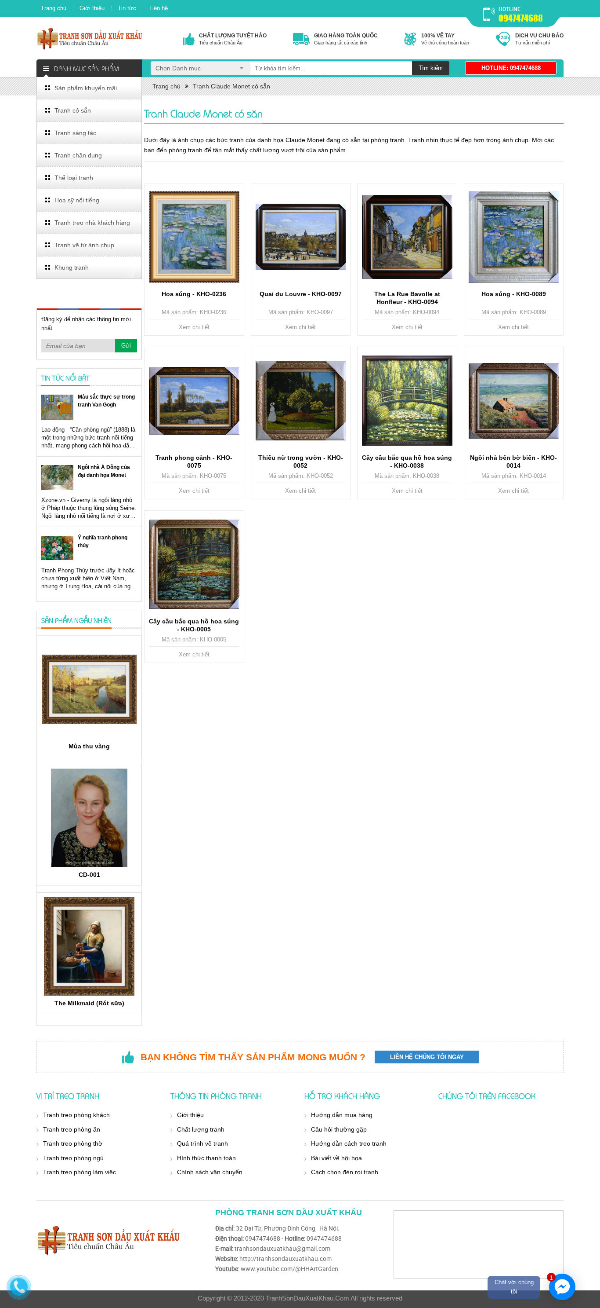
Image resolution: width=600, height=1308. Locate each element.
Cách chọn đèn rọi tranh (344, 1172)
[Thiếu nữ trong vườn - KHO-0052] (301, 401)
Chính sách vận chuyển (209, 1172)
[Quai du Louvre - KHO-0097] (301, 237)
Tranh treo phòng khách (76, 1114)
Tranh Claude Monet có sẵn (231, 86)
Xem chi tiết (194, 327)
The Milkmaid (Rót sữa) (89, 1003)
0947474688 (521, 18)
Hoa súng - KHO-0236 (194, 293)
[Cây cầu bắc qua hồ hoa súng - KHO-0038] (407, 401)
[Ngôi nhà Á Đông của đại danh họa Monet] (57, 477)
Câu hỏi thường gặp (339, 1129)
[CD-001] (89, 818)
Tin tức (127, 8)
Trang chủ (53, 8)
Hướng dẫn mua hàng (341, 1114)
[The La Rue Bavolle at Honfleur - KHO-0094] (407, 237)
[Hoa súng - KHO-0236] (194, 237)
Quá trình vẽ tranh (202, 1143)
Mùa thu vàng (89, 746)
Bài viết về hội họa (336, 1157)
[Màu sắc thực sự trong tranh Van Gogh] (57, 407)
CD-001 (89, 874)
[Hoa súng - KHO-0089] (514, 237)
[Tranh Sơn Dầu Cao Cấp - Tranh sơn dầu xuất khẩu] (90, 38)
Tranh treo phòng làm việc (79, 1172)
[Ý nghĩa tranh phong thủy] (57, 548)
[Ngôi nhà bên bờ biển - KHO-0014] (514, 401)
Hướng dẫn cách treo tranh (349, 1143)
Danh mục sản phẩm (86, 68)
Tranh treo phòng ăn (71, 1129)
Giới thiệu (92, 8)
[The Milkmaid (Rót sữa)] (89, 946)
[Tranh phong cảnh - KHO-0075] (194, 401)
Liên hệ (158, 8)
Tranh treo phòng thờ (72, 1143)
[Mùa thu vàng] (89, 689)
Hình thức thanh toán (206, 1157)
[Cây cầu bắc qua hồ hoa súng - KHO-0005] (194, 564)
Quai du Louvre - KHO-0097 (301, 293)
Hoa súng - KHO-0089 (513, 293)
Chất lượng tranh (200, 1129)
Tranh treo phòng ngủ (73, 1157)
